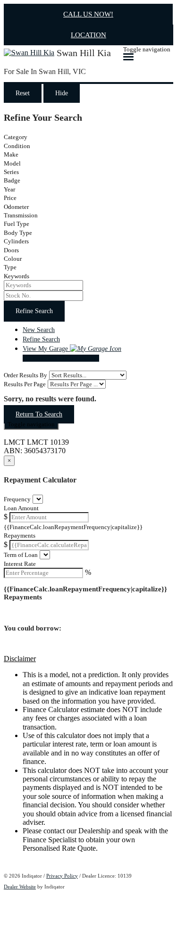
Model (12, 163)
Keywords (16, 276)
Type (10, 267)
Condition (17, 145)
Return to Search (39, 414)
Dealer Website (20, 886)
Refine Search (34, 311)
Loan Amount (21, 508)
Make (11, 154)
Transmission (21, 215)
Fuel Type (16, 223)
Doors (11, 250)
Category (15, 137)
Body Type (18, 232)
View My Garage (61, 353)
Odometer (16, 206)
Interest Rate (20, 563)
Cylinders (16, 241)
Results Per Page (25, 384)
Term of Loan (21, 554)
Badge (12, 180)
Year (9, 189)
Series (11, 171)
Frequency (17, 499)
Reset (23, 93)
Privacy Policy (62, 876)
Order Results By (25, 375)
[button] (88, 659)
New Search (39, 329)
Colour (13, 258)
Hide (61, 93)
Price (10, 197)
